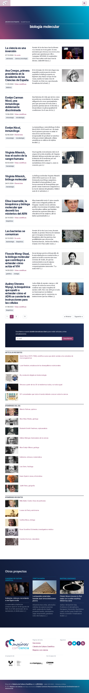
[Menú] (84, 3)
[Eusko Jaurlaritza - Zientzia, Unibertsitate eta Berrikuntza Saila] (49, 664)
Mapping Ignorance (68, 578)
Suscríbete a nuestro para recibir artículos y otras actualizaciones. (41, 333)
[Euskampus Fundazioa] (36, 663)
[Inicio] (5, 3)
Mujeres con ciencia (40, 650)
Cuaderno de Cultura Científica (13, 579)
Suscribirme (67, 338)
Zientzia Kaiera (39, 578)
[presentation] (44, 358)
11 (25, 316)
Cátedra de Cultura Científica (43, 647)
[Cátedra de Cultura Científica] (15, 663)
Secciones (37, 643)
